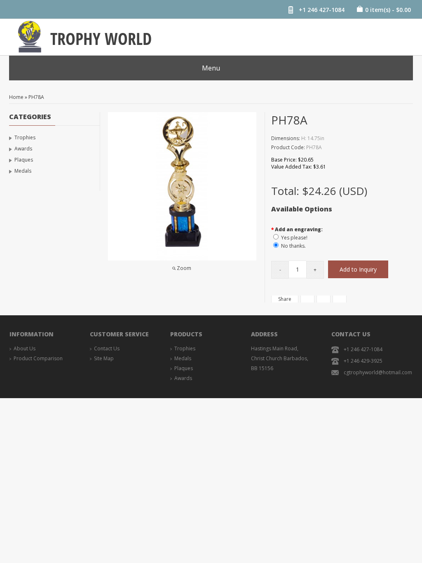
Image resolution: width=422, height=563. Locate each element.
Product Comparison (38, 358)
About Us (24, 348)
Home (16, 97)
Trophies (24, 137)
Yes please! (294, 237)
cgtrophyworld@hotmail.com (378, 372)
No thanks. (293, 245)
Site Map (104, 358)
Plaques (23, 159)
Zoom (184, 268)
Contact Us (107, 348)
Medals (22, 170)
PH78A (36, 97)
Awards (23, 148)
